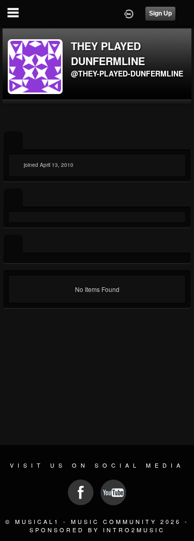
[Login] (129, 13)
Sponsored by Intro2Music (97, 529)
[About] (13, 141)
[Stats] (13, 198)
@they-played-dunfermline (127, 73)
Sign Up (160, 13)
